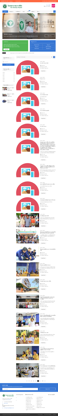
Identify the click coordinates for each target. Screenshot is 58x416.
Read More (9, 399)
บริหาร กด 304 (39, 406)
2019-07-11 (9, 96)
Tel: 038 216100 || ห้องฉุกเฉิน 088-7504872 (49, 1)
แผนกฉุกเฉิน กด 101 (29, 398)
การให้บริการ (18, 11)
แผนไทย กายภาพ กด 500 (30, 406)
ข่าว (28, 11)
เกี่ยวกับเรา (11, 11)
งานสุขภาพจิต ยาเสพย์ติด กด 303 (30, 409)
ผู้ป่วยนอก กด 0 (39, 398)
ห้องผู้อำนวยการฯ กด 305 (41, 407)
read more (50, 35)
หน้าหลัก (5, 11)
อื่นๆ (38, 11)
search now (8, 64)
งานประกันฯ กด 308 (29, 407)
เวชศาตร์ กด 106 (39, 404)
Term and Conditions (47, 414)
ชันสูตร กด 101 (39, 401)
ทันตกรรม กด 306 (29, 404)
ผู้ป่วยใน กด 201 (28, 400)
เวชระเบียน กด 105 (29, 397)
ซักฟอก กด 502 (39, 403)
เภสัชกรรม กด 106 (40, 400)
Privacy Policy (40, 414)
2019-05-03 (9, 102)
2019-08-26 (9, 90)
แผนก (24, 11)
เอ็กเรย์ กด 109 (28, 403)
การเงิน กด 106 (28, 401)
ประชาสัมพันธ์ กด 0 (40, 397)
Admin (44, 61)
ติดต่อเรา (33, 11)
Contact (54, 414)
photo (41, 61)
